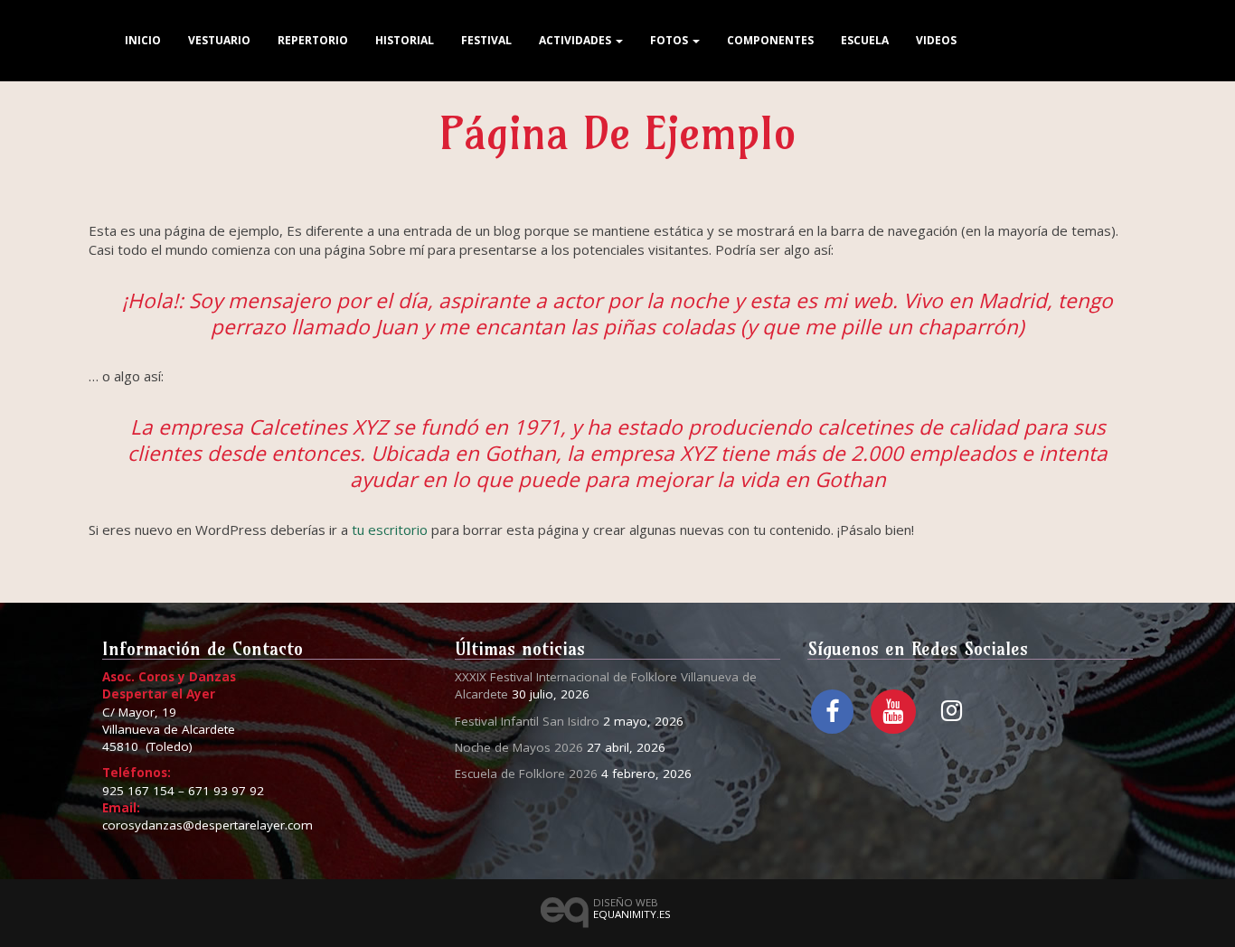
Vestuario (219, 40)
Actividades (576, 40)
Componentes (770, 40)
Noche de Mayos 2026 (519, 747)
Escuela (865, 40)
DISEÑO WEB (632, 908)
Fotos (670, 40)
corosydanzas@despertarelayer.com (207, 825)
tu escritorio (390, 529)
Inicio (143, 40)
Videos (936, 40)
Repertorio (313, 40)
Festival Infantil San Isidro (527, 721)
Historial (404, 40)
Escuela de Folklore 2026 (526, 773)
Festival (486, 40)
